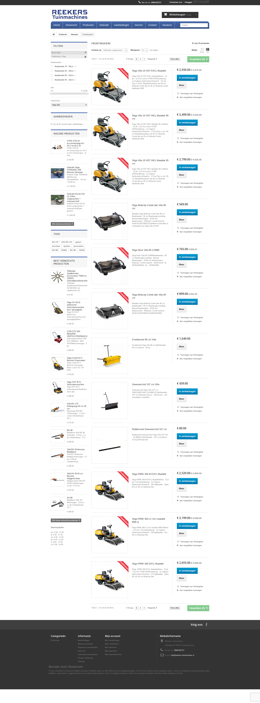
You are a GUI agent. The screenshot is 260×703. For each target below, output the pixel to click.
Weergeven (135, 50)
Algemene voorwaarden (88, 647)
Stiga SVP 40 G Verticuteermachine (75, 383)
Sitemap (81, 661)
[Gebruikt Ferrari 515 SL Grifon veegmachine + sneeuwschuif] (57, 200)
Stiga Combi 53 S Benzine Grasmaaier (76, 359)
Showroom (71, 25)
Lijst (207, 52)
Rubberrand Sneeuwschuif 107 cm (149, 429)
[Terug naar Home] (53, 34)
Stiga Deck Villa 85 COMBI (145, 250)
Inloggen (188, 2)
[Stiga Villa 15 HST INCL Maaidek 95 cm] (110, 176)
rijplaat (78, 242)
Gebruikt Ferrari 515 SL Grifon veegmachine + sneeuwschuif (76, 197)
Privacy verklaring (85, 658)
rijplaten (66, 246)
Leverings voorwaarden (88, 654)
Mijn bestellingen (112, 640)
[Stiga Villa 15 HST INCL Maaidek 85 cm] (110, 132)
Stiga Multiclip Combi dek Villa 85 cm (149, 207)
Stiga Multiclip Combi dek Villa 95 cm (149, 296)
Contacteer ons (176, 2)
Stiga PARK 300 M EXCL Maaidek (149, 474)
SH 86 (69, 497)
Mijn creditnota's (112, 644)
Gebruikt (104, 25)
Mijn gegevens (111, 651)
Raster (202, 52)
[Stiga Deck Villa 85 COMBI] (110, 266)
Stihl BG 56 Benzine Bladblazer (76, 450)
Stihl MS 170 (66, 242)
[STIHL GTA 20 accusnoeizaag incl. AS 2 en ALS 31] (57, 147)
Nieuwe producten (66, 133)
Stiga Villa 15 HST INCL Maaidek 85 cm (150, 117)
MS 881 (55, 250)
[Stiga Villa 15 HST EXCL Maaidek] (110, 87)
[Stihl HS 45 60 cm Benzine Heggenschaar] (57, 479)
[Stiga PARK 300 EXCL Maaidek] (110, 580)
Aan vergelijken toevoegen (191, 97)
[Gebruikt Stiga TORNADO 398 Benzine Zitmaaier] (57, 173)
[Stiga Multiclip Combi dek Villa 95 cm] (110, 311)
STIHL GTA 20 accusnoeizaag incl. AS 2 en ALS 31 (75, 143)
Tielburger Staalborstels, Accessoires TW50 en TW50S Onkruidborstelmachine (77, 276)
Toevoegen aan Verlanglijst (191, 93)
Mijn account (112, 636)
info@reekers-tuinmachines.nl (182, 655)
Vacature (167, 25)
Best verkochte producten (64, 262)
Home (56, 25)
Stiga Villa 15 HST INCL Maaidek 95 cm (150, 162)
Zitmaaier (74, 34)
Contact (152, 25)
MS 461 (73, 250)
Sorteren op (96, 50)
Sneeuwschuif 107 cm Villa (145, 384)
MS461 (82, 250)
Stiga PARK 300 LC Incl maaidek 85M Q (148, 520)
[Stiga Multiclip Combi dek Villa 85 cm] (110, 221)
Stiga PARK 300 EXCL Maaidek (148, 563)
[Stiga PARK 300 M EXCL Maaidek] (110, 490)
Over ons (81, 651)
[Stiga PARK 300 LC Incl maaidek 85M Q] (110, 535)
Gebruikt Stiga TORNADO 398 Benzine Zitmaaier (75, 169)
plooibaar (56, 246)
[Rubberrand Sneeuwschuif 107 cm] (110, 445)
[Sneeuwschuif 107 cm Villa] (110, 400)
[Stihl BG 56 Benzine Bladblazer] (57, 455)
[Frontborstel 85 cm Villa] (110, 356)
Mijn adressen (111, 647)
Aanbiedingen (121, 25)
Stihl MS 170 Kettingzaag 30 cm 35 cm (76, 406)
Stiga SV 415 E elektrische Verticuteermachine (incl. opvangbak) (75, 306)
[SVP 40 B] (57, 388)
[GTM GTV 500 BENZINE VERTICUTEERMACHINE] (57, 337)
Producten (88, 25)
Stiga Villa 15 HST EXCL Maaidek (149, 70)
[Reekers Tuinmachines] (97, 15)
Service (139, 25)
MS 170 (55, 242)
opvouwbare (78, 246)
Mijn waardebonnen (113, 654)
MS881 (64, 250)
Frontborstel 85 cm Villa (144, 339)
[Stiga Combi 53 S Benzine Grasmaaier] (57, 364)
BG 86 (70, 430)
